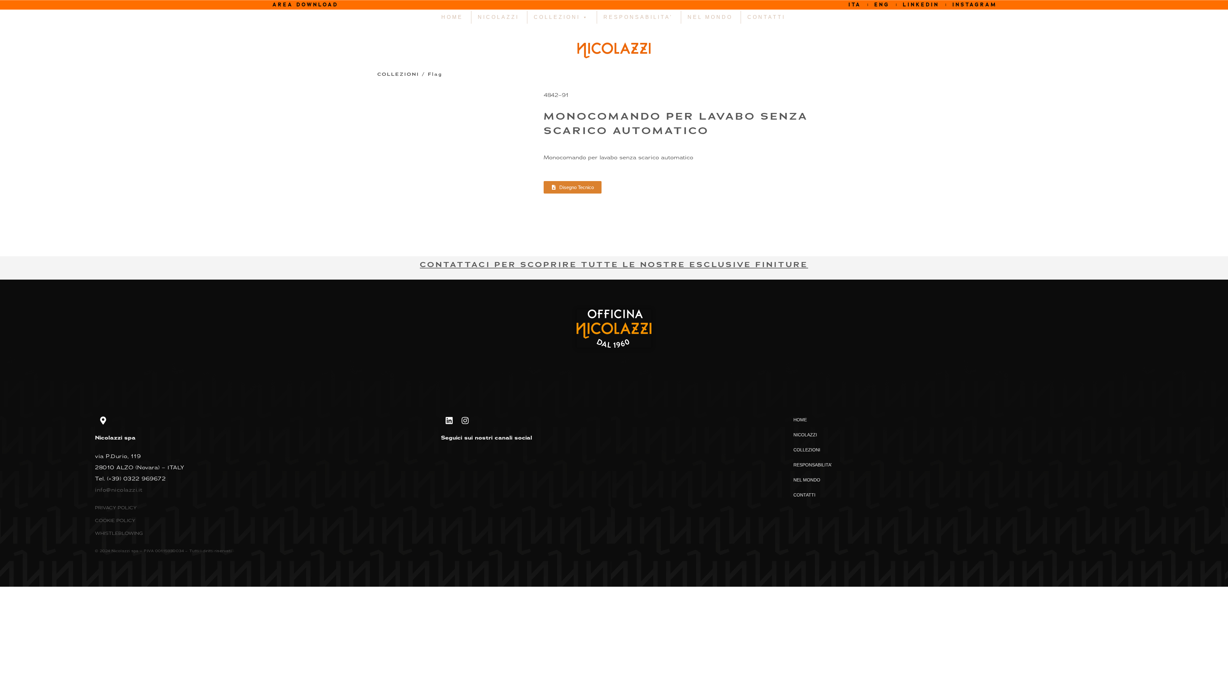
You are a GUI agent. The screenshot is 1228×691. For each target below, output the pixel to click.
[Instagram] (465, 420)
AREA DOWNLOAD (305, 4)
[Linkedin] (449, 420)
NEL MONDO (710, 17)
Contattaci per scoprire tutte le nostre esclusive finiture (614, 265)
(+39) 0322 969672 (136, 478)
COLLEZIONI (557, 17)
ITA (854, 4)
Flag (435, 74)
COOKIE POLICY (115, 520)
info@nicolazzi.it (119, 490)
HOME (452, 17)
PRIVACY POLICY (116, 507)
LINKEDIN (921, 4)
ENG (882, 4)
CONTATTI (766, 17)
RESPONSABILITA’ (638, 17)
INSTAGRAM (974, 4)
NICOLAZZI (498, 17)
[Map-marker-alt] (103, 420)
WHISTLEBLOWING (119, 533)
